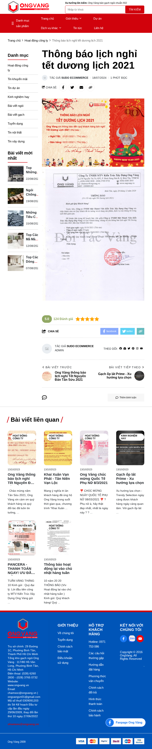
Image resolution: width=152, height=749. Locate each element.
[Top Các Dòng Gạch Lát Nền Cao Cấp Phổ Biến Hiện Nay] (16, 263)
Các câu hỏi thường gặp (96, 655)
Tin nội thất (15, 132)
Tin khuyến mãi (17, 79)
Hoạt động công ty (18, 68)
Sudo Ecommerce (74, 77)
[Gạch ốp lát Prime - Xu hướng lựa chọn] (130, 448)
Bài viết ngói (15, 105)
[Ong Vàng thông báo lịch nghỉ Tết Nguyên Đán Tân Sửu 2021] (22, 448)
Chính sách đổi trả (96, 690)
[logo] (28, 7)
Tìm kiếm (135, 9)
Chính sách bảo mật (65, 649)
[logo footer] (24, 628)
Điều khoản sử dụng (65, 660)
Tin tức (77, 28)
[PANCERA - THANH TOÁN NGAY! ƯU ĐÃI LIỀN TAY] (22, 538)
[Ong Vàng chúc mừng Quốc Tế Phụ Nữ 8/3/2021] (94, 448)
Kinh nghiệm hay (18, 96)
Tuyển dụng (15, 123)
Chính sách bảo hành (96, 713)
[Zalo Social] (132, 639)
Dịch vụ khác (49, 28)
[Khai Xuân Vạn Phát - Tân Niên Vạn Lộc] (58, 448)
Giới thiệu (72, 18)
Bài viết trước (59, 367)
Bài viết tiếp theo (125, 367)
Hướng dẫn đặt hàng (96, 667)
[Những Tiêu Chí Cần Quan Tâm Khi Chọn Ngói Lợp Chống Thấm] (16, 218)
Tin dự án (14, 88)
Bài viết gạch (16, 114)
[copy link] (90, 87)
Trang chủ (47, 18)
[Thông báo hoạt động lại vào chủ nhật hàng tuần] (58, 538)
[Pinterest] (133, 348)
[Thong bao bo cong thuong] (144, 665)
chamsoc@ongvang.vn (23, 724)
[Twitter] (129, 348)
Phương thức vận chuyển (97, 678)
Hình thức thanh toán (95, 701)
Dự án (97, 18)
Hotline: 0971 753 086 (97, 644)
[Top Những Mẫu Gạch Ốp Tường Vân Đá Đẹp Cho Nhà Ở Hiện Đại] (16, 174)
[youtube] (141, 348)
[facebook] (120, 348)
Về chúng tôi (66, 633)
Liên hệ (98, 28)
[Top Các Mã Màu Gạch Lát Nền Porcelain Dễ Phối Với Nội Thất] (16, 241)
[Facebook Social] (123, 638)
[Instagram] (137, 348)
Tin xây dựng (16, 141)
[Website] (125, 348)
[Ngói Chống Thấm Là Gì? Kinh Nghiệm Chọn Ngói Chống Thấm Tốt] (16, 196)
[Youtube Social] (140, 638)
